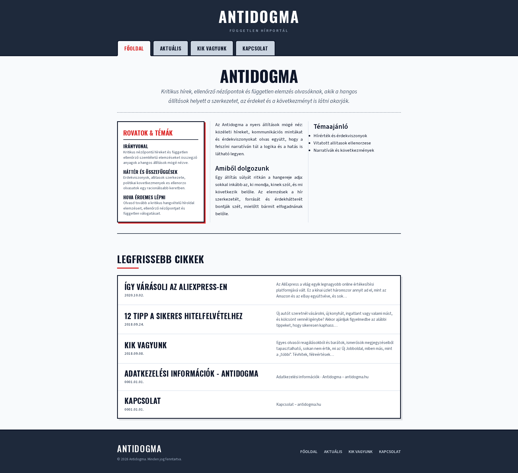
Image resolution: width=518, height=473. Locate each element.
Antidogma (259, 16)
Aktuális (170, 48)
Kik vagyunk (211, 48)
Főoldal (134, 48)
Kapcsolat (255, 48)
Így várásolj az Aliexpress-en (175, 286)
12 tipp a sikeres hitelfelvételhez (183, 316)
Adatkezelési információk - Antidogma (191, 373)
